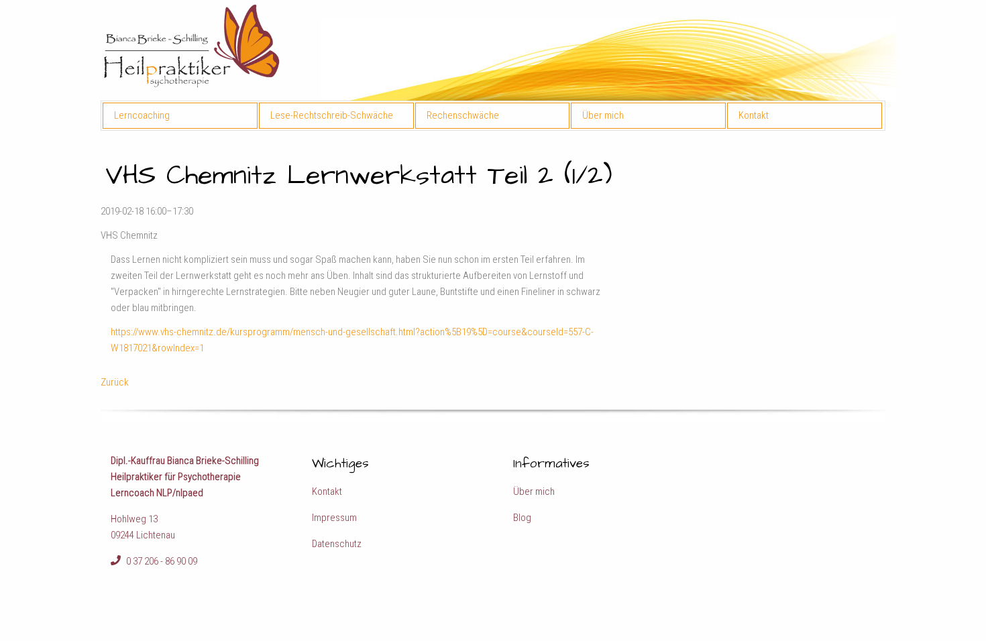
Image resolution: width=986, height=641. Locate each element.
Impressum (334, 518)
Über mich (603, 115)
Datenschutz (337, 544)
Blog (522, 518)
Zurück (115, 382)
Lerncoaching (142, 115)
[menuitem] (181, 116)
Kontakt (753, 115)
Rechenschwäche (463, 115)
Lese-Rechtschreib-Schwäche (331, 115)
